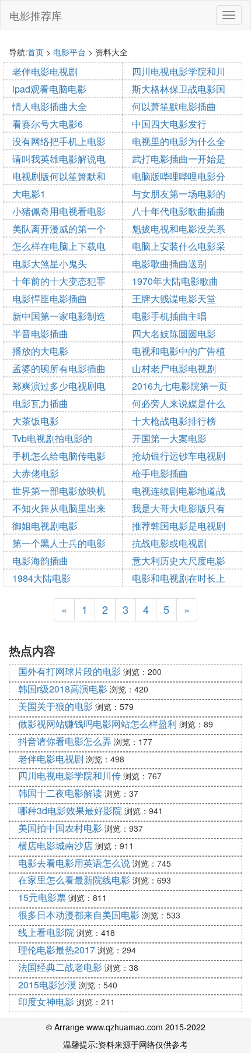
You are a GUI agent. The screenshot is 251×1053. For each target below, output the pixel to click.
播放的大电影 (40, 351)
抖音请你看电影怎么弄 (64, 741)
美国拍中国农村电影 (60, 828)
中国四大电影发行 (169, 123)
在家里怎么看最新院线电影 (74, 879)
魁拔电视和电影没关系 (178, 228)
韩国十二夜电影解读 (60, 793)
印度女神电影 (46, 1001)
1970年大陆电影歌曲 (175, 281)
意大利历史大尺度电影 (178, 560)
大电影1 (29, 193)
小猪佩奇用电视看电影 (59, 211)
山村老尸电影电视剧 (174, 368)
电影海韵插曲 (40, 560)
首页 (35, 52)
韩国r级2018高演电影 (62, 688)
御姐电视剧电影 (45, 525)
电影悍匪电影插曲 (49, 298)
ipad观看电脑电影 (49, 89)
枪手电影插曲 (160, 473)
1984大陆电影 (41, 578)
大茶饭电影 (35, 420)
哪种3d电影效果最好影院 (70, 810)
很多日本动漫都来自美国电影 (79, 914)
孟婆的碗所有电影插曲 (59, 368)
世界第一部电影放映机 (59, 490)
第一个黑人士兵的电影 (59, 543)
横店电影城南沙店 (55, 845)
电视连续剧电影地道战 (178, 490)
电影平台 (69, 52)
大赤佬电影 (35, 473)
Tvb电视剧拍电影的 (52, 438)
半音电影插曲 (40, 333)
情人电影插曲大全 (49, 106)
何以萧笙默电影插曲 (174, 106)
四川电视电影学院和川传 (69, 775)
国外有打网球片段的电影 (69, 671)
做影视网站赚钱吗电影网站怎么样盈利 (97, 723)
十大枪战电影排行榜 (174, 420)
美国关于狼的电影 (55, 706)
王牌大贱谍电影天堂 (174, 298)
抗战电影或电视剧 (169, 543)
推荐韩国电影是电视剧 (178, 525)
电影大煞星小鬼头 (49, 263)
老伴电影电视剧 (45, 71)
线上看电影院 (46, 932)
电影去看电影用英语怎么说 (74, 863)
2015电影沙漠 (47, 984)
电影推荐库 (35, 15)
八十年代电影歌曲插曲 (178, 211)
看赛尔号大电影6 (47, 123)
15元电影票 (42, 897)
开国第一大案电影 (169, 438)
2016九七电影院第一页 (180, 386)
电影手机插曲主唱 (169, 316)
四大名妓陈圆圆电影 (174, 333)
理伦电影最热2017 (56, 949)
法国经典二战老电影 (60, 967)
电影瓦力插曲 (40, 403)
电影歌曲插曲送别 (169, 263)
